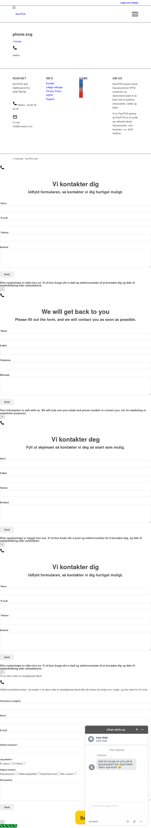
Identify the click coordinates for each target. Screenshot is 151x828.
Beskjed (4, 502)
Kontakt (50, 83)
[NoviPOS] (19, 14)
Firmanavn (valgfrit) (10, 701)
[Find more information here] (116, 775)
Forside (17, 41)
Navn (3, 458)
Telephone (5, 360)
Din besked (6, 780)
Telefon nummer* (9, 744)
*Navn (3, 203)
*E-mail (4, 217)
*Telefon (4, 232)
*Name (3, 330)
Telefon (4, 487)
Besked (4, 247)
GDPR (49, 95)
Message (5, 374)
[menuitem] (133, 14)
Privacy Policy (54, 91)
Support (50, 99)
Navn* (3, 715)
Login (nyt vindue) (129, 2)
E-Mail (3, 345)
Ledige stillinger (54, 87)
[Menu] (133, 14)
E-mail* (4, 730)
